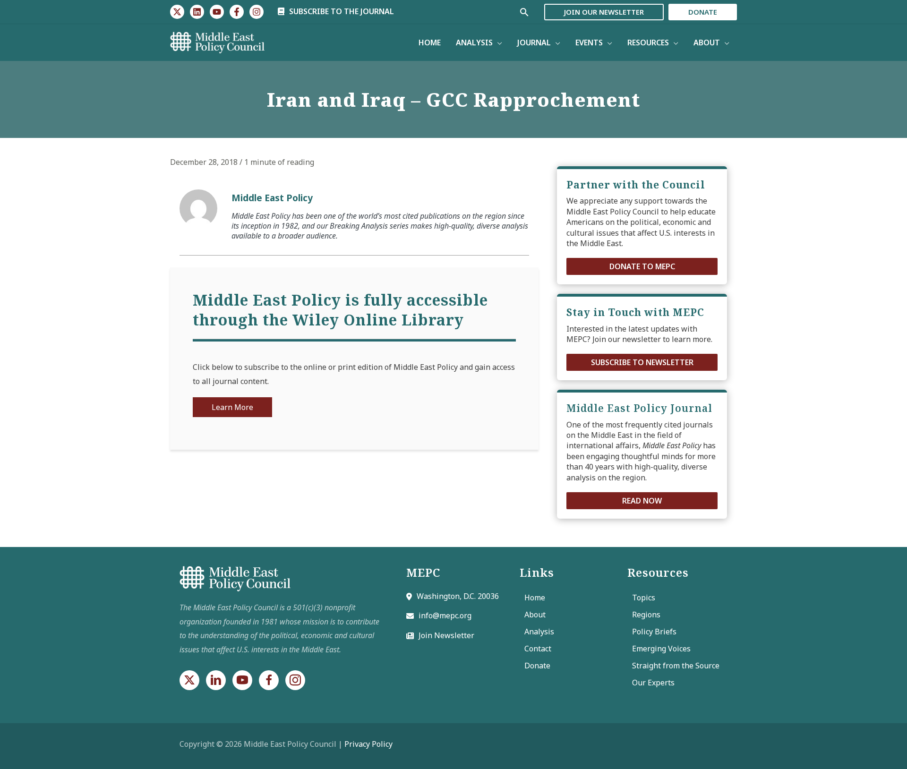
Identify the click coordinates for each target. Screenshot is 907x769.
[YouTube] (217, 12)
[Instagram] (256, 12)
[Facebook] (237, 12)
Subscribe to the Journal (340, 11)
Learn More (232, 407)
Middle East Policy (272, 197)
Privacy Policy (368, 744)
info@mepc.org (445, 615)
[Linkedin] (197, 12)
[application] (497, 42)
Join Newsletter (446, 635)
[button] (642, 266)
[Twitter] (177, 12)
